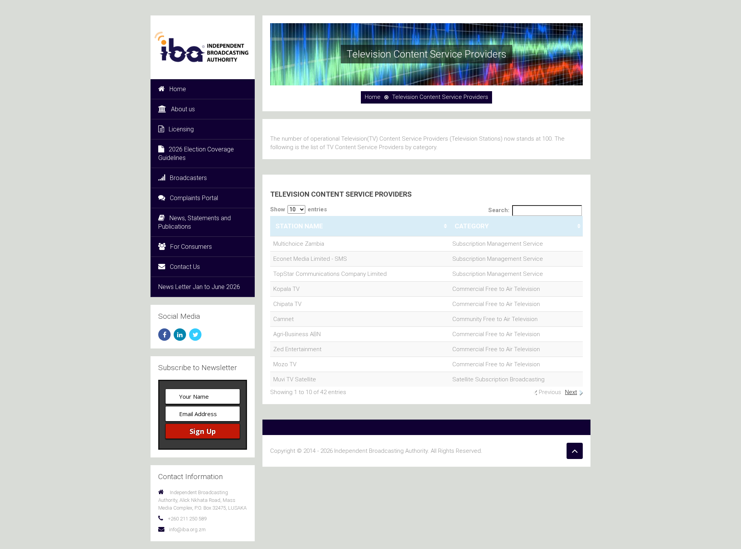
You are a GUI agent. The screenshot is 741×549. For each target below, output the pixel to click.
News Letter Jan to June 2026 (199, 287)
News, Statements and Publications (194, 222)
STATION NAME (299, 226)
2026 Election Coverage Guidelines (196, 153)
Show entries (298, 209)
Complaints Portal (194, 198)
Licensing (181, 129)
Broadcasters (188, 178)
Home (177, 89)
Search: (498, 210)
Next (571, 392)
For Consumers (191, 246)
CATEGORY (472, 226)
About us (183, 109)
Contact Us (185, 266)
